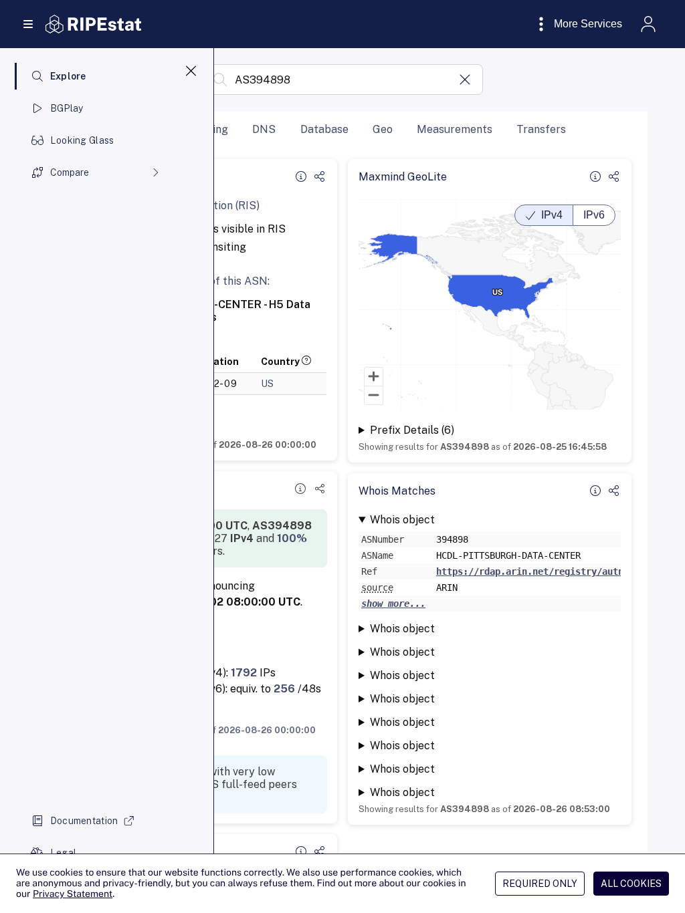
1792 (244, 672)
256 (284, 688)
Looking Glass (82, 140)
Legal (63, 852)
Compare (69, 172)
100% (292, 538)
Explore (68, 76)
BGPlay (67, 108)
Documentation (84, 820)
